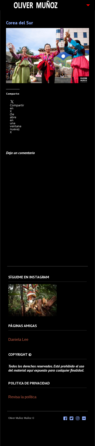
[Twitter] (71, 418)
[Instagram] (32, 315)
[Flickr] (84, 418)
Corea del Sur (19, 23)
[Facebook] (65, 418)
